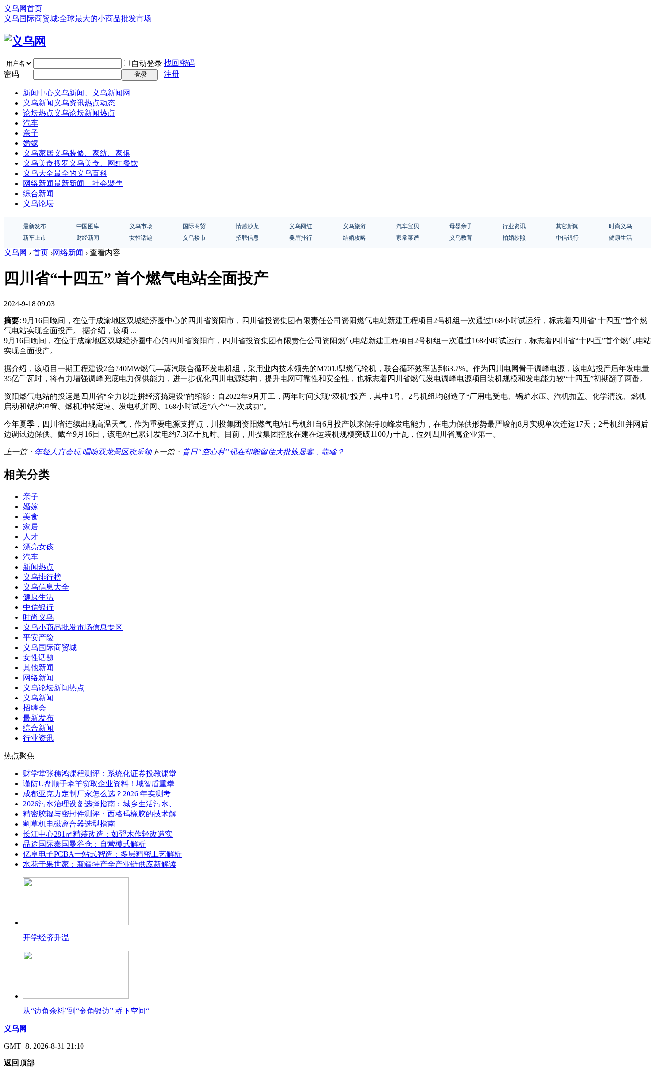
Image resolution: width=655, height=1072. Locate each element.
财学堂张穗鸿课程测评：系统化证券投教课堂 (99, 773)
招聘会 (34, 708)
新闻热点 (38, 567)
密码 (11, 74)
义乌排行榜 (42, 577)
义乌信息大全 (46, 587)
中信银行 (38, 607)
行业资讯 (38, 738)
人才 (30, 537)
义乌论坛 (38, 203)
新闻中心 (76, 93)
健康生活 (38, 597)
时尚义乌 (38, 617)
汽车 (30, 123)
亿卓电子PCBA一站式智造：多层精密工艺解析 (102, 854)
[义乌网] (25, 41)
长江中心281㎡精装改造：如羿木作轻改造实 (98, 834)
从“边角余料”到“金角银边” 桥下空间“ (86, 1011)
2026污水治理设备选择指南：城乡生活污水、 (99, 804)
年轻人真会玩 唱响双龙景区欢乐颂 (93, 452)
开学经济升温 (46, 937)
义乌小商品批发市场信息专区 (73, 627)
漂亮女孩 (38, 547)
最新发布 (38, 718)
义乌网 (15, 252)
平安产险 (38, 637)
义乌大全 (65, 173)
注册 (171, 74)
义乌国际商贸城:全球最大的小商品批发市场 (78, 18)
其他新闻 (38, 668)
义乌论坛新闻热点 (53, 688)
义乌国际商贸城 (50, 647)
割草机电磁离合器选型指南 (69, 824)
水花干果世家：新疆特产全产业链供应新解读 (99, 864)
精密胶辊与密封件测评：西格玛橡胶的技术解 (99, 814)
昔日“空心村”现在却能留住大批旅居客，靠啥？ (263, 452)
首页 (40, 252)
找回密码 (179, 63)
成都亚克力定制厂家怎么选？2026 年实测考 (97, 794)
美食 (30, 517)
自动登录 (146, 63)
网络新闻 (73, 183)
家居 (30, 527)
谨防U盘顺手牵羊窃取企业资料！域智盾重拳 (99, 784)
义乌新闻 (69, 103)
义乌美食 (80, 163)
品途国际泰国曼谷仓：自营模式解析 (84, 844)
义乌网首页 (23, 8)
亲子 (30, 133)
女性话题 (38, 657)
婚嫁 (30, 143)
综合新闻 (38, 193)
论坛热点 (69, 113)
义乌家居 (76, 153)
